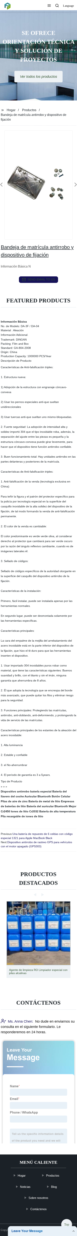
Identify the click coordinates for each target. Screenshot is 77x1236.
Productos (29, 110)
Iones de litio (19, 811)
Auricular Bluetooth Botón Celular (47, 796)
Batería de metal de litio (44, 801)
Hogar (11, 110)
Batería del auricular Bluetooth (47, 806)
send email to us (41, 279)
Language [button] (68, 5)
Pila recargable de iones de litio (22, 816)
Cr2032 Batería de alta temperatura (52, 811)
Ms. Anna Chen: (20, 1021)
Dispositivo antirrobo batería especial (26, 791)
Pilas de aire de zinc (14, 801)
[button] (49, 6)
